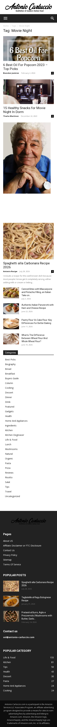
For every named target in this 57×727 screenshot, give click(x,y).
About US (8, 540)
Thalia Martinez (11, 116)
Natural (9, 453)
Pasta (8, 463)
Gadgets (9, 411)
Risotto (9, 477)
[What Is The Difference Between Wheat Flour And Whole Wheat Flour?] (11, 338)
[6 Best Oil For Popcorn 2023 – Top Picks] (28, 48)
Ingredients (10, 425)
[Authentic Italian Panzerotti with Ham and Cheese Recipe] (11, 308)
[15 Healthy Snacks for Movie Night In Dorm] (28, 91)
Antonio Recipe (10, 271)
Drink (7, 401)
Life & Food (11, 439)
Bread (8, 368)
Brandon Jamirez (11, 73)
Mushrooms (11, 449)
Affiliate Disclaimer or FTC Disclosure (22, 545)
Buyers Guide (12, 378)
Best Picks (10, 359)
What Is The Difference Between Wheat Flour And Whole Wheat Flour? (35, 338)
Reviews (9, 472)
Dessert (9, 392)
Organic (9, 458)
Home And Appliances (16, 420)
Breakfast (10, 373)
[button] (5, 18)
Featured (9, 406)
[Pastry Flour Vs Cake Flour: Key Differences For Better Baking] (11, 323)
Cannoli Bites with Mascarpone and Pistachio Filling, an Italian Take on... (37, 292)
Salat (7, 482)
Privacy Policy (10, 555)
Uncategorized (12, 496)
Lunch (8, 444)
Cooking (9, 387)
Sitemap (7, 559)
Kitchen (9, 430)
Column (9, 383)
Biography (10, 364)
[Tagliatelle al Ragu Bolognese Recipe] (11, 601)
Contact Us (9, 550)
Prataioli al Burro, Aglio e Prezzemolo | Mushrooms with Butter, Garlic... (37, 615)
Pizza (7, 467)
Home (6, 26)
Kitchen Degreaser (14, 434)
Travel (8, 491)
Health (8, 416)
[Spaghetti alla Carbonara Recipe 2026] (28, 241)
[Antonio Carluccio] (28, 7)
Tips (7, 486)
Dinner (8, 397)
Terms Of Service (12, 564)
